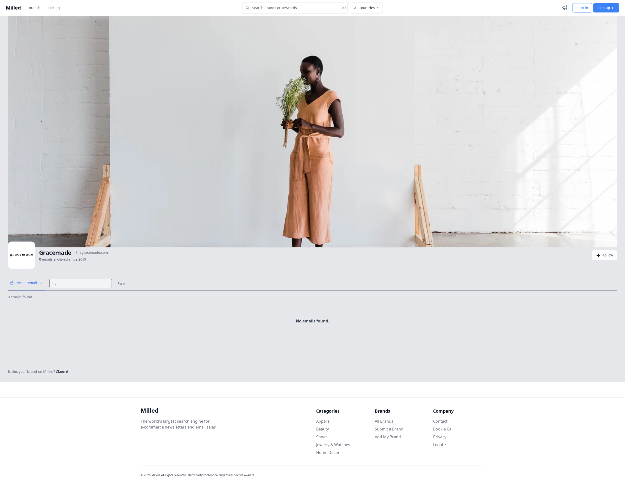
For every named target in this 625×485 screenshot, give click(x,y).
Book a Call (443, 429)
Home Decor (328, 452)
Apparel (323, 421)
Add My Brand (388, 437)
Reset (121, 284)
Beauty (322, 429)
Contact (440, 421)
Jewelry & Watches (333, 444)
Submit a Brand (389, 429)
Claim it (62, 371)
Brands (35, 7)
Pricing (54, 7)
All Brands (384, 421)
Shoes (321, 437)
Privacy (439, 437)
